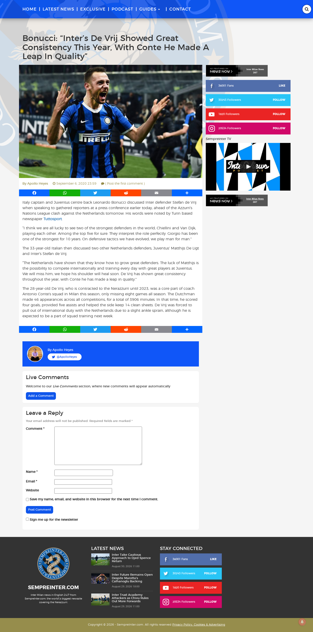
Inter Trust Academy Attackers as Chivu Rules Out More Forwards (130, 598)
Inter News (255, 69)
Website (32, 490)
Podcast (122, 9)
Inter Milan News (255, 199)
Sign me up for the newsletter (53, 519)
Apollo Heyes (37, 183)
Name (32, 471)
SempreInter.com (53, 587)
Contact (180, 9)
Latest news (58, 9)
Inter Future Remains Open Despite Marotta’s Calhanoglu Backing (132, 578)
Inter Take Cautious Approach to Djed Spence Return (131, 558)
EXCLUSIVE (93, 9)
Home (29, 9)
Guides (147, 9)
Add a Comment (41, 395)
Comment (35, 428)
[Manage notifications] (302, 622)
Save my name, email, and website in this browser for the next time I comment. (94, 499)
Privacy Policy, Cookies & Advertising (198, 624)
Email (31, 481)
